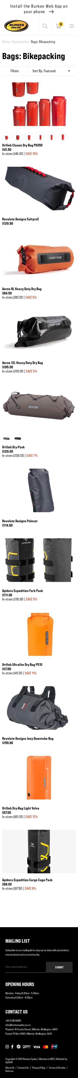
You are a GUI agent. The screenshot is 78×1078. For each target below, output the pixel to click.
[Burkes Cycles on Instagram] (7, 1047)
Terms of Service (57, 1067)
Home (7, 42)
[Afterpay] (19, 1047)
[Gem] (26, 1047)
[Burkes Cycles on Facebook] (13, 1047)
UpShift (9, 1062)
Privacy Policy (38, 1067)
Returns (9, 1071)
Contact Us (23, 1067)
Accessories (21, 42)
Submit (59, 967)
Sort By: (37, 71)
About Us (9, 1067)
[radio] (6, 137)
